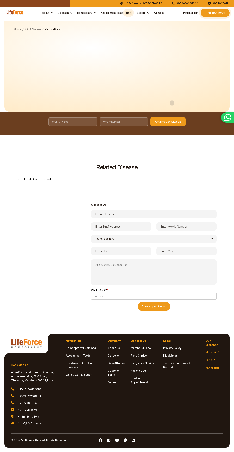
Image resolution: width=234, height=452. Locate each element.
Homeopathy (84, 12)
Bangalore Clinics (142, 363)
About (45, 12)
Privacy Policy (172, 348)
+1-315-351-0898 (28, 416)
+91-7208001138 (28, 403)
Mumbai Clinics (141, 348)
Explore (141, 12)
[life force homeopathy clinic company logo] (28, 346)
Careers (113, 355)
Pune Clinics (139, 355)
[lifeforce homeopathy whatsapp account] (227, 117)
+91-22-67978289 (29, 396)
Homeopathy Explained (81, 348)
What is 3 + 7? (99, 290)
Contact (159, 12)
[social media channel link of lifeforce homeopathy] (100, 440)
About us (114, 348)
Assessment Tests (116, 12)
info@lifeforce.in (29, 423)
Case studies (116, 363)
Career (112, 382)
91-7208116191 (221, 3)
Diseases (63, 12)
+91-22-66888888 (30, 389)
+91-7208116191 (27, 409)
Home (17, 29)
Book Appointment (154, 306)
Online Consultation (79, 374)
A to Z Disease (33, 29)
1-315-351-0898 (152, 3)
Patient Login (190, 12)
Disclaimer (170, 355)
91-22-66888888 (187, 3)
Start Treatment (215, 13)
